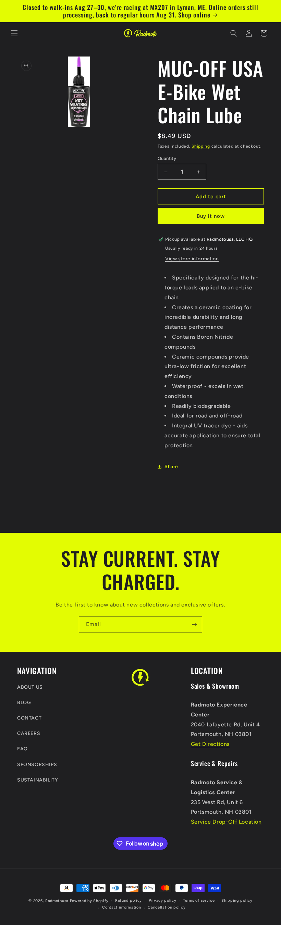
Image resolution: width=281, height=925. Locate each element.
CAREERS (28, 733)
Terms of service (199, 900)
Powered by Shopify (89, 901)
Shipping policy (237, 900)
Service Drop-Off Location (226, 821)
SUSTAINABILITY (37, 780)
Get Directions (210, 744)
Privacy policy (162, 900)
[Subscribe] (194, 624)
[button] (14, 33)
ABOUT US (30, 687)
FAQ (22, 749)
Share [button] (171, 467)
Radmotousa (57, 901)
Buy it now (211, 216)
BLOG (24, 702)
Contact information (121, 907)
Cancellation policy (166, 907)
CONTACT (29, 718)
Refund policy (128, 900)
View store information (192, 259)
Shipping (201, 146)
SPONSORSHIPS (37, 764)
